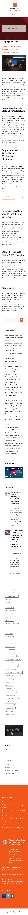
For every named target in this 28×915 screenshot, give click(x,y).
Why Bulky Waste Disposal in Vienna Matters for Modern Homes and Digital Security (13, 403)
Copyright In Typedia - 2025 (14, 912)
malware (18, 659)
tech (19, 698)
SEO (20, 675)
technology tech (10, 705)
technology (9, 701)
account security (10, 589)
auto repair (9, 599)
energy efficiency (11, 636)
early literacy (9, 620)
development (9, 613)
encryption (9, 633)
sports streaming (10, 695)
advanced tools (10, 593)
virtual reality (9, 711)
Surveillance (5, 816)
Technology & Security (11, 770)
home (16, 643)
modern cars (9, 662)
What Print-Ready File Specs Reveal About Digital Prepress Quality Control (14, 337)
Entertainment (10, 640)
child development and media (12, 603)
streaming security (11, 698)
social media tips (10, 688)
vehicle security (10, 708)
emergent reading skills (12, 630)
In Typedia (14, 8)
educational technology (12, 623)
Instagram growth (11, 656)
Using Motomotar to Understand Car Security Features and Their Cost (12, 427)
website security (10, 714)
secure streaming (11, 669)
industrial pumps (11, 653)
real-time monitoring (12, 666)
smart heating (10, 679)
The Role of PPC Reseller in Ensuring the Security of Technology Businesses (11, 49)
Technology (8, 767)
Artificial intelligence (12, 596)
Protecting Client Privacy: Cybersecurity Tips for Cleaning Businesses (12, 451)
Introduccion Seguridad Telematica (12, 827)
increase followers (11, 649)
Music (7, 764)
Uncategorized (9, 773)
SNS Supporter (10, 682)
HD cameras (9, 643)
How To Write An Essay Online (11, 802)
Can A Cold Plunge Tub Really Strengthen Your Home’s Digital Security (13, 356)
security (19, 672)
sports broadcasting (11, 692)
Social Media (9, 685)
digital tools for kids (11, 617)
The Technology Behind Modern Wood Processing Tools (12, 411)
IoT (19, 656)
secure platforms (10, 672)
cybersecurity (10, 607)
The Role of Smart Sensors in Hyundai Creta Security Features (13, 395)
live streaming (10, 659)
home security (10, 646)
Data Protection (10, 610)
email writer (9, 627)
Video (4, 824)
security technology (11, 675)
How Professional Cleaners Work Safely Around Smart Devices (13, 419)
